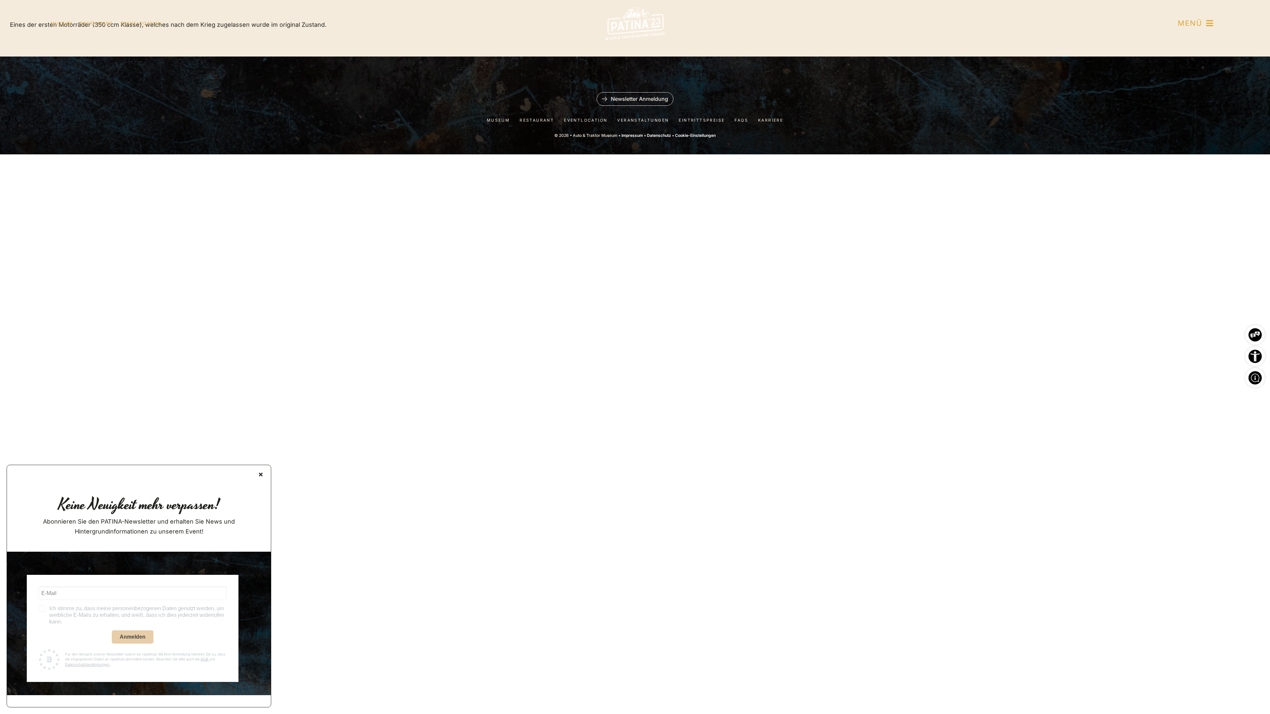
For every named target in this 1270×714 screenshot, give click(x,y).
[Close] (261, 474)
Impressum (632, 135)
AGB (204, 659)
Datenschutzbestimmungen (87, 664)
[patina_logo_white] (635, 10)
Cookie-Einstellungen (695, 135)
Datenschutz (659, 135)
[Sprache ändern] (1255, 333)
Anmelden (133, 637)
